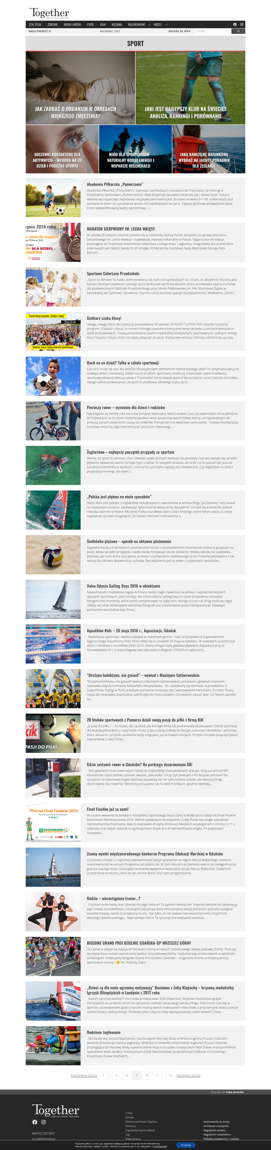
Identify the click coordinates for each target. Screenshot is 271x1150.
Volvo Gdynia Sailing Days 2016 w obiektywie (123, 585)
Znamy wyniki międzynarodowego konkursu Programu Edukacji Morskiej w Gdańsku (155, 853)
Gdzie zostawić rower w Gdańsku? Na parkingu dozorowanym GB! (139, 764)
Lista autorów (235, 1092)
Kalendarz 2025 (110, 31)
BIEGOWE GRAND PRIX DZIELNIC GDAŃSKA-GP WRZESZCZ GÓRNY (139, 942)
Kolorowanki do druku (217, 1121)
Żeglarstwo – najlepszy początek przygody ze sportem (130, 451)
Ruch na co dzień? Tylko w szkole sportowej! (123, 362)
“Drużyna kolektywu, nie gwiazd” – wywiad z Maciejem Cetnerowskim (143, 675)
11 (170, 1075)
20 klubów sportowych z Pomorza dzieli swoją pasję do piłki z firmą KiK (145, 719)
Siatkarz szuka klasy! (104, 318)
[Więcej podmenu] (166, 24)
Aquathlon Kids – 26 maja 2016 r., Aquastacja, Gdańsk (131, 630)
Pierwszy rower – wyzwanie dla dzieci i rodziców (126, 407)
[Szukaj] (238, 31)
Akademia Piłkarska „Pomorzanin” (115, 184)
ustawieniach (160, 1146)
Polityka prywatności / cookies (221, 1139)
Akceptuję (186, 1145)
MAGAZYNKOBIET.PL (40, 31)
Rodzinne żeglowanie (104, 1032)
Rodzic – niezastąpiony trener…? (113, 898)
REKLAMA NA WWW (179, 31)
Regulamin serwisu (215, 1130)
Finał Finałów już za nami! (108, 809)
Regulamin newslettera (217, 1134)
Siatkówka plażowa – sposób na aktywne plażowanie (129, 541)
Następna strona (188, 1075)
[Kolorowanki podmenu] (150, 24)
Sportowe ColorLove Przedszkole (113, 273)
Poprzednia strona (84, 1075)
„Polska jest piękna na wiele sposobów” (119, 496)
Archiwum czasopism (216, 1126)
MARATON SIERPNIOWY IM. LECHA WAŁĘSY (121, 228)
